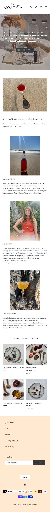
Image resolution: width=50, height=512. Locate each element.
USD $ (24, 477)
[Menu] (46, 6)
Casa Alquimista (22, 504)
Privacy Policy (9, 446)
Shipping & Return (11, 440)
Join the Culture (25, 50)
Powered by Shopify (32, 504)
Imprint (7, 434)
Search (7, 428)
